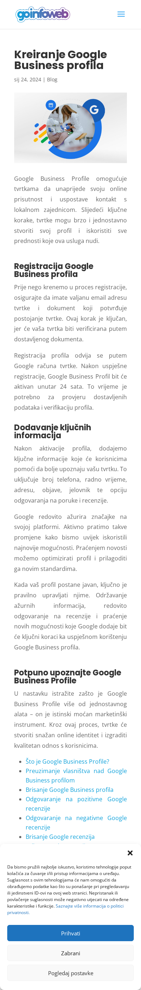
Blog (52, 79)
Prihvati (70, 933)
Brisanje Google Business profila (70, 790)
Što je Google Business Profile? (67, 761)
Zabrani (70, 953)
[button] (130, 853)
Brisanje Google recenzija (60, 837)
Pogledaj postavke (70, 973)
